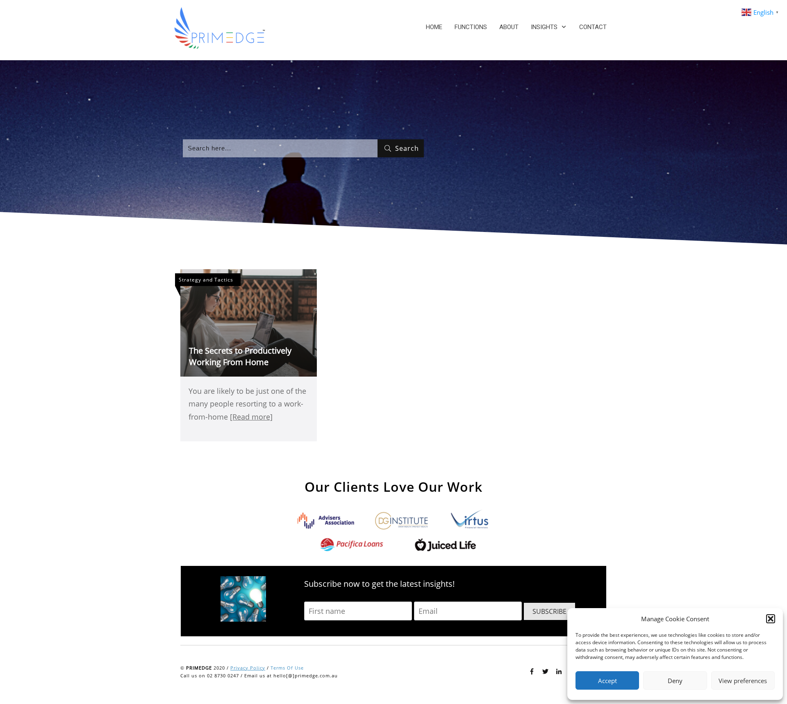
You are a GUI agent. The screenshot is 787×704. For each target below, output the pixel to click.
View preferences (743, 681)
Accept (607, 681)
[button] (771, 619)
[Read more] (251, 417)
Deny (675, 681)
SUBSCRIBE (549, 611)
